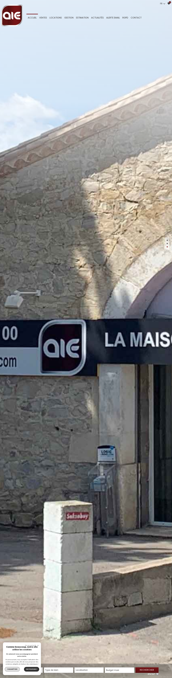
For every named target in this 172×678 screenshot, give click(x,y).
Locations (55, 17)
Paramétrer (12, 669)
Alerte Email (113, 17)
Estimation (82, 17)
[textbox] (58, 670)
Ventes (43, 17)
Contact (136, 17)
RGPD (125, 17)
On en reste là (30, 645)
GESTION (68, 17)
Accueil (32, 17)
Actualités (97, 17)
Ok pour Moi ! (31, 669)
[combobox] (58, 670)
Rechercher (147, 670)
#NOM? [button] (153, 674)
